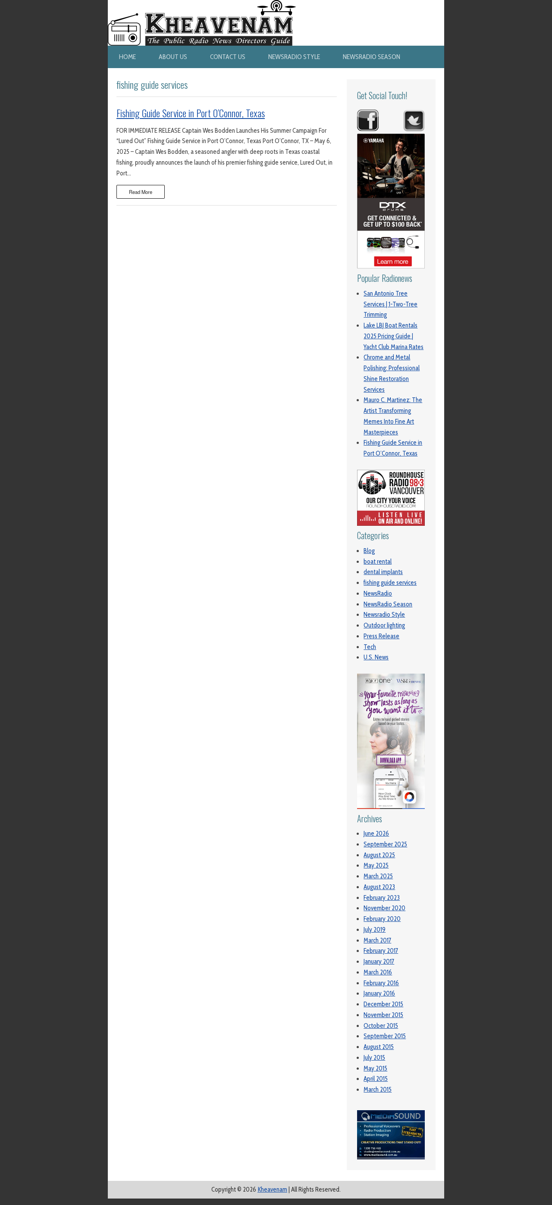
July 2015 (374, 1057)
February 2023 (382, 898)
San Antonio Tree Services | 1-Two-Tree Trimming (390, 304)
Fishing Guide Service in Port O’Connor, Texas (190, 113)
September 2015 (385, 1036)
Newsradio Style (294, 57)
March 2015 (378, 1089)
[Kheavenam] (202, 5)
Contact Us (227, 57)
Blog (369, 551)
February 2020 (382, 919)
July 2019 (375, 929)
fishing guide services (390, 583)
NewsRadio (378, 593)
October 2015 (381, 1026)
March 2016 (378, 972)
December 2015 (383, 1004)
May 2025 (376, 865)
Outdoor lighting (384, 625)
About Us (173, 57)
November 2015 (383, 1015)
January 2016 (379, 993)
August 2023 (379, 887)
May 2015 (375, 1068)
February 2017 (381, 951)
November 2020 (384, 908)
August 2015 (379, 1047)
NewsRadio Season (371, 57)
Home (127, 57)
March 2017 (377, 940)
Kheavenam (272, 1189)
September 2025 (385, 844)
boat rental (378, 561)
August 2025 (379, 855)
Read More (140, 191)
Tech (370, 647)
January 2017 (379, 961)
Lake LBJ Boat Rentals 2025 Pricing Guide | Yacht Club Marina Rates (393, 336)
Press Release (381, 636)
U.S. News (376, 657)
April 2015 (376, 1079)
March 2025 (378, 876)
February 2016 (381, 983)
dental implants (383, 572)
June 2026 (376, 833)
